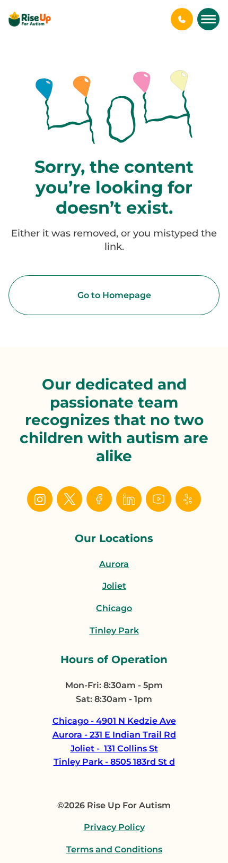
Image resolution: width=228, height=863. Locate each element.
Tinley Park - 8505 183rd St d (114, 762)
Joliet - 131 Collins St (114, 748)
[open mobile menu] (208, 19)
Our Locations (114, 538)
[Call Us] (182, 19)
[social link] (39, 499)
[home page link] (29, 19)
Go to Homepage (114, 295)
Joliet (114, 586)
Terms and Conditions (114, 849)
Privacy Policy (114, 827)
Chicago (114, 608)
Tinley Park (114, 630)
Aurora (114, 564)
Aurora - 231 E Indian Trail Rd (114, 735)
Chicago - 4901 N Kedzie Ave (114, 721)
